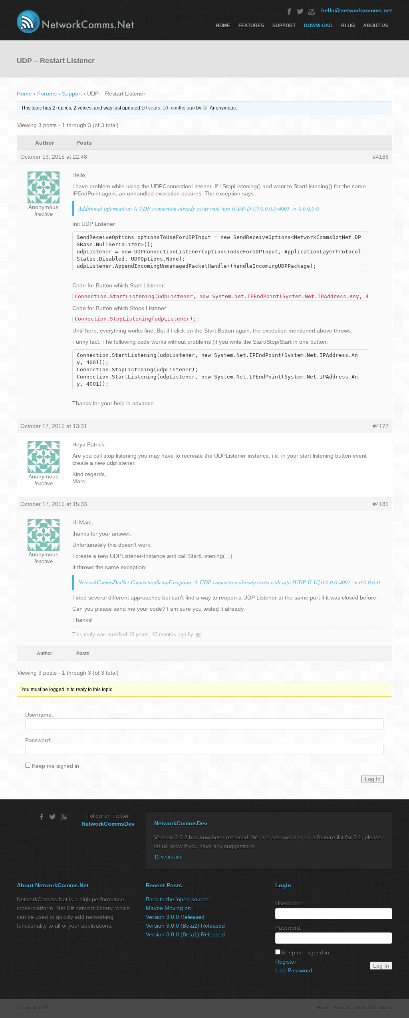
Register (285, 961)
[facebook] (289, 11)
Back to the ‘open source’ (178, 899)
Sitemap (341, 1007)
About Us (375, 25)
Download (318, 25)
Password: (38, 740)
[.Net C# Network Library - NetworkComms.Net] (75, 21)
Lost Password (293, 970)
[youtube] (311, 11)
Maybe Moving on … (172, 908)
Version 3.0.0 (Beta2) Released (185, 925)
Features (251, 25)
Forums (47, 93)
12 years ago (168, 857)
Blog (348, 25)
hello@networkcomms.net (356, 10)
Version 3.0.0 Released (175, 917)
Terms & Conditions (373, 1007)
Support (284, 25)
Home (223, 25)
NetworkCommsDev (108, 824)
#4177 (381, 426)
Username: (39, 714)
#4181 (381, 504)
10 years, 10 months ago (168, 108)
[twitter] (300, 11)
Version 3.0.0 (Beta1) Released (185, 934)
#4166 (381, 156)
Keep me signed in (55, 766)
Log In (373, 779)
